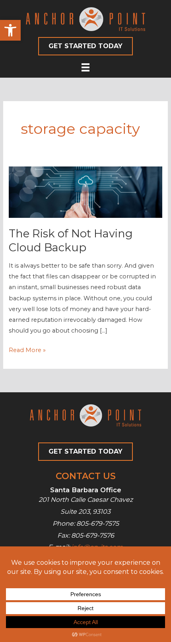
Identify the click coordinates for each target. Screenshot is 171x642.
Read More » (27, 351)
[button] (10, 30)
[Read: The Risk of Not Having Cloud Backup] (85, 191)
